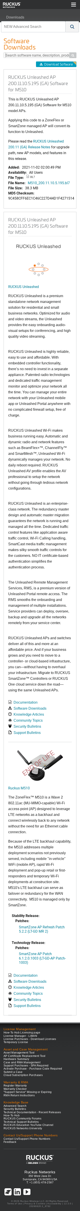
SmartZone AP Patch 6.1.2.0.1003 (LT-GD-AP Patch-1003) (42, 957)
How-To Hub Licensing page (22, 1032)
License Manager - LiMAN (20, 1035)
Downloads (15, 17)
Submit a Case (13, 1072)
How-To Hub (12, 1115)
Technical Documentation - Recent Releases (32, 1112)
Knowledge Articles (29, 714)
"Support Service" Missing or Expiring (28, 1092)
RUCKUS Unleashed (23, 286)
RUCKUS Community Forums (22, 1118)
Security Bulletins (27, 726)
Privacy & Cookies (34, 1203)
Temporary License (16, 1042)
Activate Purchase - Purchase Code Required (33, 1068)
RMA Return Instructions (19, 1095)
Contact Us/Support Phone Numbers (27, 1138)
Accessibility (54, 1203)
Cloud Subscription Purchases (23, 1075)
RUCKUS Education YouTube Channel (29, 1125)
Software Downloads (30, 708)
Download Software (58, 64)
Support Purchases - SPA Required (26, 1065)
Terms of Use (14, 1203)
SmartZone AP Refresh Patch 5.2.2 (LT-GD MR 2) (42, 929)
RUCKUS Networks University (23, 1128)
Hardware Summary (16, 1059)
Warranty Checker (15, 1089)
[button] (72, 26)
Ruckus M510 (19, 788)
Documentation (26, 702)
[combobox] (33, 26)
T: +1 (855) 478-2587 (40, 1182)
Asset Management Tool (19, 1052)
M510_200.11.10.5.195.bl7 (49, 182)
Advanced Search (15, 1105)
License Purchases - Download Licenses (30, 1039)
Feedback (10, 1142)
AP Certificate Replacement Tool (24, 1056)
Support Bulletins (27, 733)
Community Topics (28, 720)
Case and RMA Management (22, 1062)
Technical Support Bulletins (21, 1121)
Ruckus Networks (39, 1172)
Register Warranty (15, 1085)
